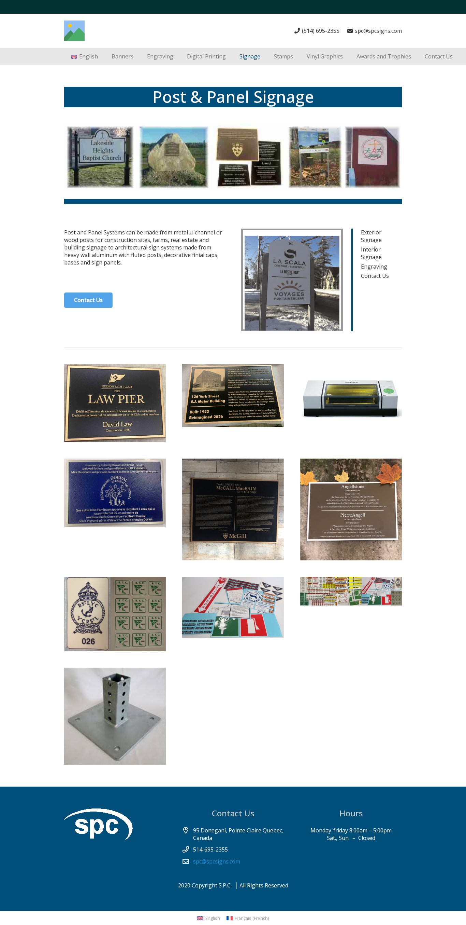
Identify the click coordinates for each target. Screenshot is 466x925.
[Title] (74, 31)
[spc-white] (115, 824)
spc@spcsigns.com (216, 861)
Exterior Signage (371, 236)
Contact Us (375, 276)
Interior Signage (371, 253)
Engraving (374, 266)
